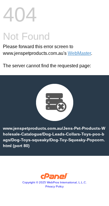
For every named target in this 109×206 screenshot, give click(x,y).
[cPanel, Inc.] (54, 177)
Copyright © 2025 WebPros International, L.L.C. (54, 182)
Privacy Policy (54, 186)
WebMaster (79, 53)
